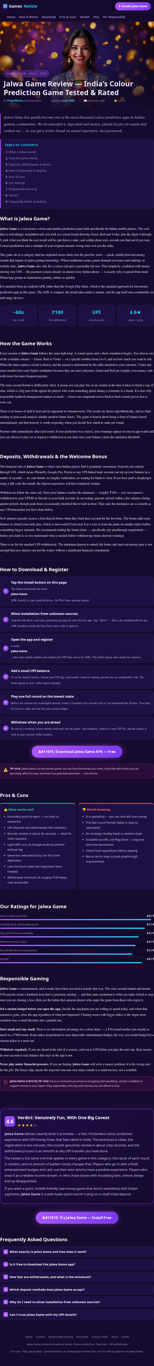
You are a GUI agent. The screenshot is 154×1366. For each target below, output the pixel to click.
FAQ (96, 17)
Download (49, 17)
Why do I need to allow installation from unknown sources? (55, 1302)
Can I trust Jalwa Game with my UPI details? (43, 1315)
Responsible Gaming (23, 189)
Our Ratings (17, 183)
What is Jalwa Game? (22, 152)
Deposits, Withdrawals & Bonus (30, 164)
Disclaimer (82, 1337)
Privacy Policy (100, 1337)
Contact (40, 1337)
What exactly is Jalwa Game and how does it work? (48, 1252)
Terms (114, 1337)
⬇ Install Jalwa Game (133, 6)
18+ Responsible (114, 17)
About (29, 1337)
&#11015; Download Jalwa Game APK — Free (77, 751)
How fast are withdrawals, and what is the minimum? (50, 1277)
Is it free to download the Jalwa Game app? (42, 1264)
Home (11, 17)
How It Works (28, 17)
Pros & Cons (67, 17)
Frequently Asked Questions (28, 201)
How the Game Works (23, 158)
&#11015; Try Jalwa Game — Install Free (77, 1217)
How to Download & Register (28, 171)
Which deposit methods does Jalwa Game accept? (47, 1289)
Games (23, 6)
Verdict (85, 17)
